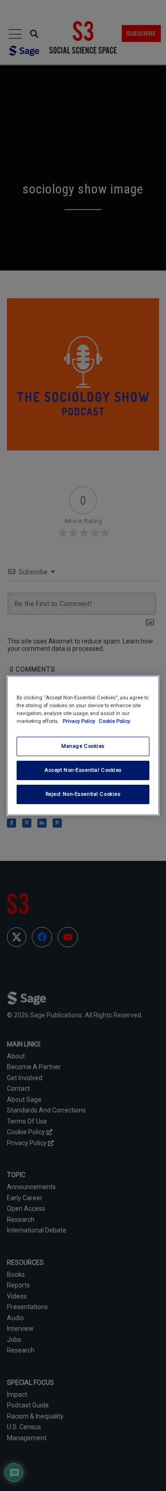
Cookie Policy (114, 721)
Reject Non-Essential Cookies (83, 794)
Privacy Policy (79, 721)
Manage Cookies (83, 746)
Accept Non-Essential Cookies (83, 770)
